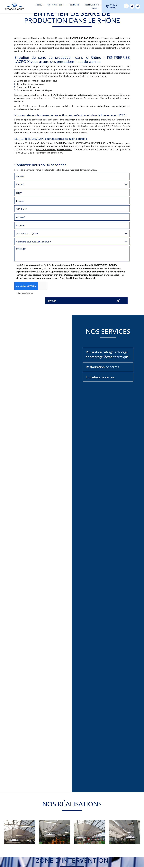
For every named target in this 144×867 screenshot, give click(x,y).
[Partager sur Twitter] (132, 6)
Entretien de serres (100, 377)
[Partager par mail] (137, 6)
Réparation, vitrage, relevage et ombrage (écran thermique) (107, 354)
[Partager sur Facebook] (126, 6)
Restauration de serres (102, 367)
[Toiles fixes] (19, 832)
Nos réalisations (92, 5)
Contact (95, 8)
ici (94, 278)
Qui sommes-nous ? (55, 5)
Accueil (39, 5)
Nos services (74, 5)
